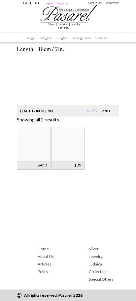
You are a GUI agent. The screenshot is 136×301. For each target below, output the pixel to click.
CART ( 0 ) (30, 3)
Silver (31, 37)
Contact (112, 3)
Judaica (62, 37)
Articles (101, 37)
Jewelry (46, 37)
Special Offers (101, 279)
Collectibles (81, 37)
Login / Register (57, 3)
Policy (43, 271)
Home (43, 248)
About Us (95, 3)
